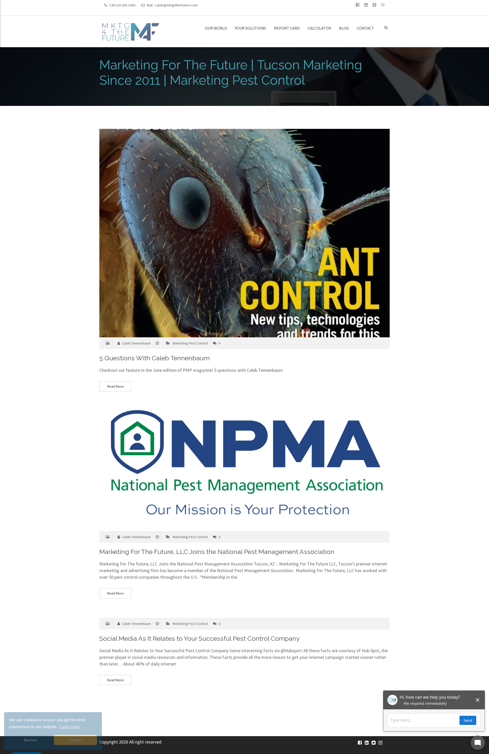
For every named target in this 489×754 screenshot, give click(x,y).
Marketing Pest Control (190, 343)
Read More (115, 386)
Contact (365, 28)
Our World (216, 28)
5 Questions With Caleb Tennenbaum (154, 358)
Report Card (287, 28)
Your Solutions (250, 28)
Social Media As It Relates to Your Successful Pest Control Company (199, 638)
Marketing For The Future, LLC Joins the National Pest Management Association (216, 551)
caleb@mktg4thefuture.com (176, 5)
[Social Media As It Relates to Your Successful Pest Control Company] (235, 614)
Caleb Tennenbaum (136, 343)
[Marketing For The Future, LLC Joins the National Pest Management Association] (235, 467)
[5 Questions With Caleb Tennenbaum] (235, 233)
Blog (344, 28)
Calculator (319, 28)
